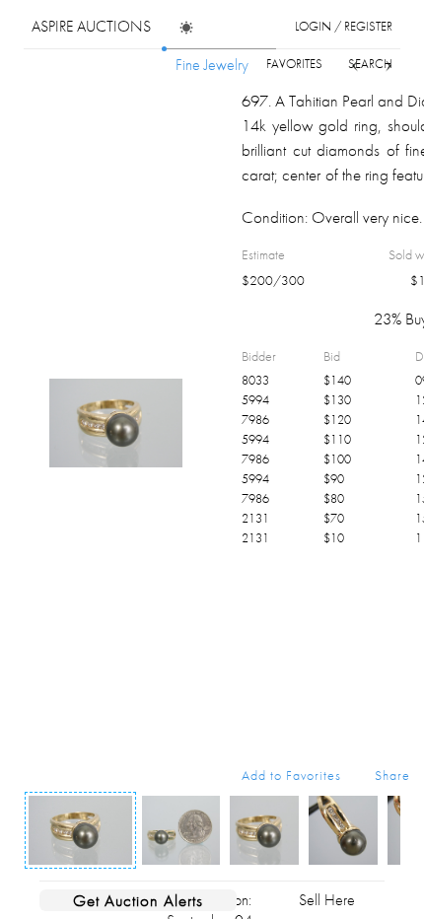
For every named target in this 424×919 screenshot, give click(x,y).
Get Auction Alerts (138, 900)
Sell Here (327, 899)
